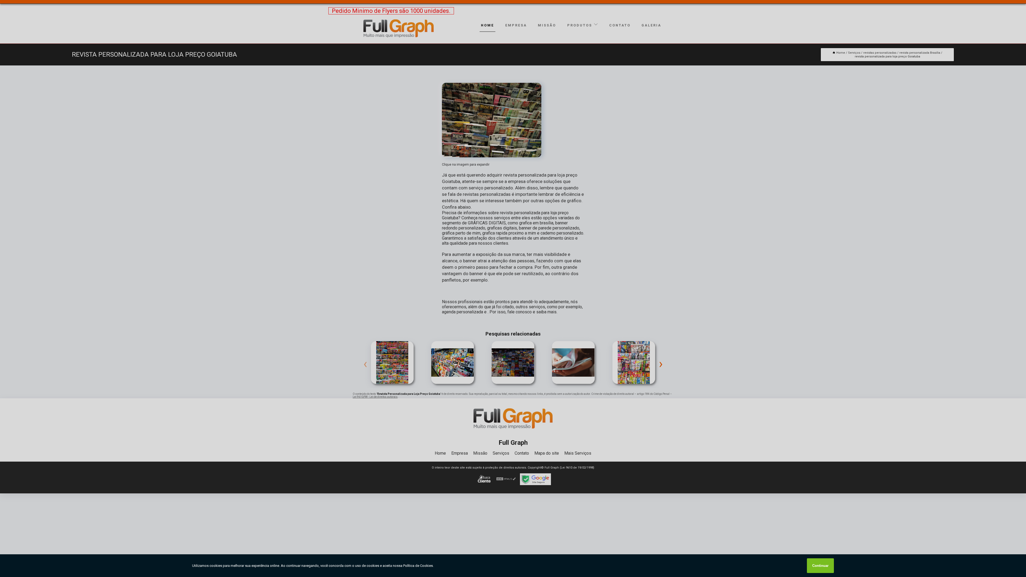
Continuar (820, 566)
